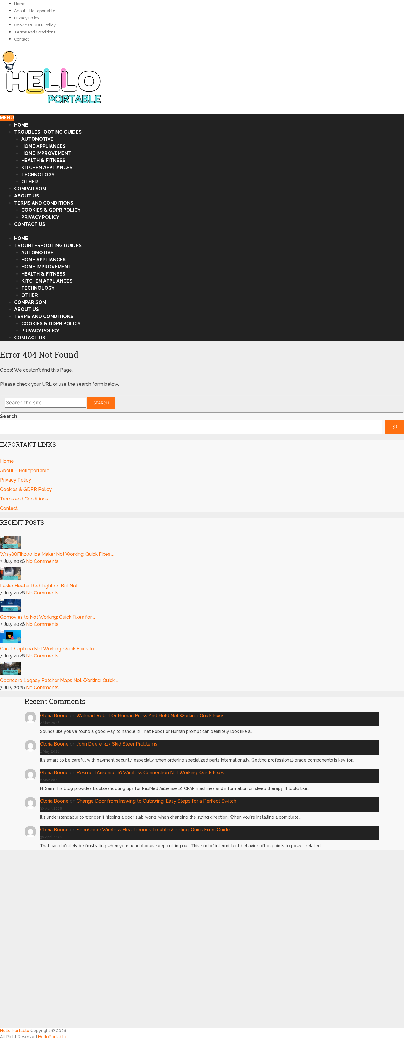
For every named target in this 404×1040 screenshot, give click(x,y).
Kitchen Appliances (46, 167)
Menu (7, 118)
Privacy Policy (26, 18)
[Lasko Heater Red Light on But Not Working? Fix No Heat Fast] (10, 578)
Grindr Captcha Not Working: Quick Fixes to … (48, 649)
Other (29, 181)
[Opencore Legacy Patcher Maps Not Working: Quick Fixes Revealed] (10, 673)
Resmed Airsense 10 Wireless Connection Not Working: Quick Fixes (150, 772)
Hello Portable (15, 1030)
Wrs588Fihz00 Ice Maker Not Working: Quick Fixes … (57, 554)
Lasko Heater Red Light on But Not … (40, 586)
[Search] (394, 427)
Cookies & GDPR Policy (35, 25)
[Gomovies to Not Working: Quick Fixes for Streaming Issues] (10, 610)
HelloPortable (52, 1036)
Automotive (37, 139)
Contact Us (29, 224)
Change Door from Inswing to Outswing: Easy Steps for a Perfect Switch (156, 801)
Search (101, 403)
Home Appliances (43, 146)
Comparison (30, 189)
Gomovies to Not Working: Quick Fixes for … (47, 617)
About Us (26, 196)
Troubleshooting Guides (48, 132)
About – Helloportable (34, 11)
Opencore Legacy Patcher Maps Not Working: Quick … (59, 680)
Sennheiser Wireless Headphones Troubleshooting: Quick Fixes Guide (153, 829)
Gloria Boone (54, 715)
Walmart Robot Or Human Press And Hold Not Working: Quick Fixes (150, 715)
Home (20, 3)
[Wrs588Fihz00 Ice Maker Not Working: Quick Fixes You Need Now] (10, 547)
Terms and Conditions (34, 32)
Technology (37, 174)
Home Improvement (46, 153)
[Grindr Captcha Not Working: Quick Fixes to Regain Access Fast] (10, 641)
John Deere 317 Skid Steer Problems (117, 744)
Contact (21, 39)
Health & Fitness (43, 160)
